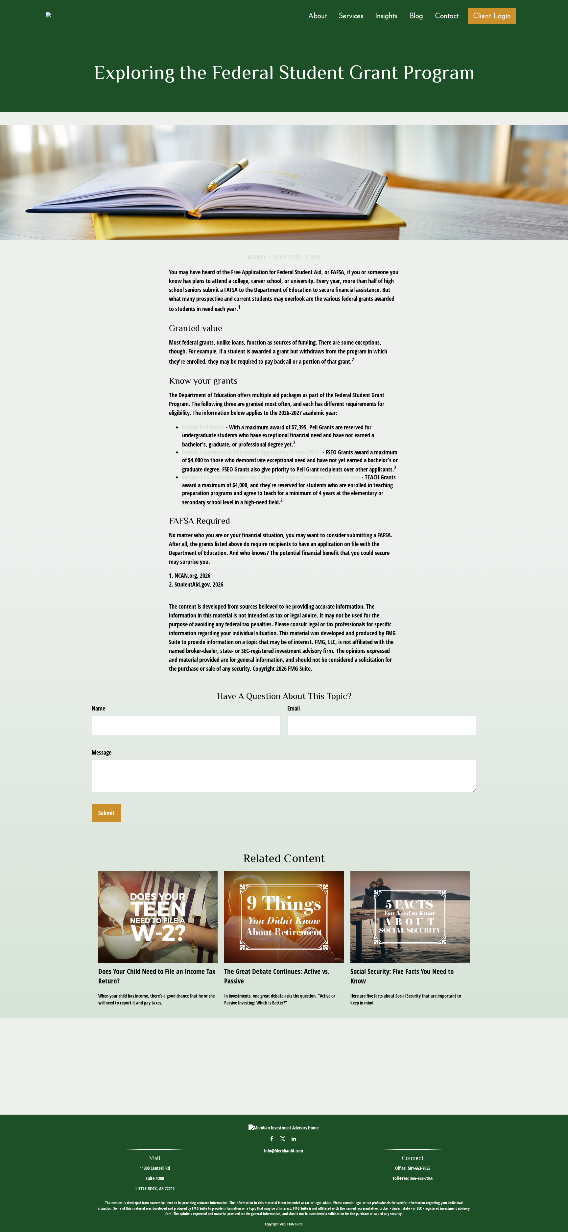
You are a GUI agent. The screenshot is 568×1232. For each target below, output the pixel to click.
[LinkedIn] (294, 1138)
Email (293, 708)
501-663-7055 (419, 1168)
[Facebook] (271, 1138)
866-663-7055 (421, 1178)
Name (98, 708)
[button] (318, 16)
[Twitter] (282, 1138)
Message (101, 752)
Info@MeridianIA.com (283, 1150)
